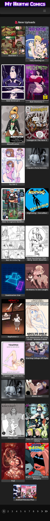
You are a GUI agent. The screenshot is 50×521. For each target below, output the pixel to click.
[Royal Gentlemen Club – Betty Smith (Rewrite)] (37, 241)
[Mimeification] (13, 124)
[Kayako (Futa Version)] (37, 157)
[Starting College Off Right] (37, 349)
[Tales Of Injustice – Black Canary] (37, 421)
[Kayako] (13, 389)
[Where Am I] (37, 387)
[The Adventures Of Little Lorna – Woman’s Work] (37, 317)
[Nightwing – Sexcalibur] (37, 200)
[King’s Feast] (13, 420)
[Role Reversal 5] (13, 82)
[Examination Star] (13, 279)
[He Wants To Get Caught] (37, 276)
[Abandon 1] (13, 40)
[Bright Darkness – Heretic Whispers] (37, 459)
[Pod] (13, 461)
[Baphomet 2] (13, 317)
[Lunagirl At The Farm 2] (37, 122)
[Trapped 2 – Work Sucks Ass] (13, 358)
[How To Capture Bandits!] (13, 204)
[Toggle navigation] (45, 11)
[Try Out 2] (13, 165)
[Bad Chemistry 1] (37, 82)
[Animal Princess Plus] (25, 491)
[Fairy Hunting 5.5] (37, 42)
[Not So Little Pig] (13, 242)
